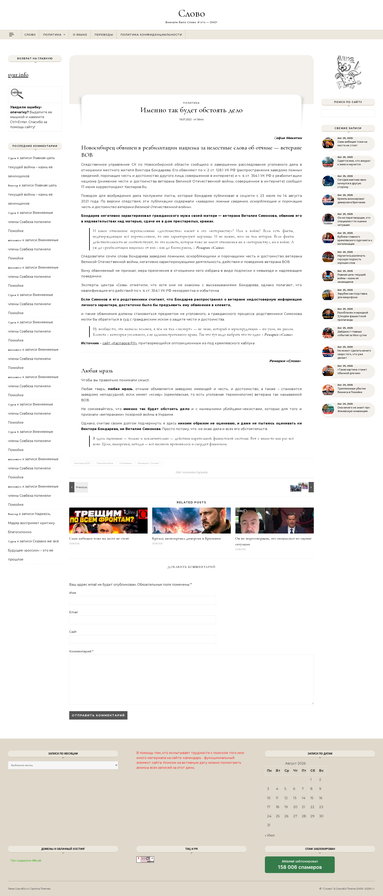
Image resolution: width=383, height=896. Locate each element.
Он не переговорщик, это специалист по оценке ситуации (354, 221)
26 (286, 816)
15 (311, 798)
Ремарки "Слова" (148, 463)
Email (73, 612)
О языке (80, 34)
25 (278, 816)
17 (268, 807)
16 (320, 798)
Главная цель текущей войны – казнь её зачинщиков (31, 167)
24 (269, 816)
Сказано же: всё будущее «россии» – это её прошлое (33, 550)
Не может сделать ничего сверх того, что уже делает (354, 354)
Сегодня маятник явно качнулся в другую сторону (352, 183)
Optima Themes (40, 888)
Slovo (200, 119)
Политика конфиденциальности (151, 34)
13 (294, 798)
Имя (72, 593)
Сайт (73, 632)
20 (295, 807)
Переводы (104, 34)
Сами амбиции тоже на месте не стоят (99, 538)
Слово (191, 13)
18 (277, 807)
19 (286, 807)
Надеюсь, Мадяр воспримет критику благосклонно (31, 523)
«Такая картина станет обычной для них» (352, 371)
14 (303, 798)
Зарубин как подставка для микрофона (352, 295)
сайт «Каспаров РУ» (120, 343)
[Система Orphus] (17, 98)
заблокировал (300, 866)
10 (268, 798)
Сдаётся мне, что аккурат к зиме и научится (354, 162)
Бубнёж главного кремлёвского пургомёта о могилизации (355, 240)
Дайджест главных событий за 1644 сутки (352, 333)
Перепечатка (105, 463)
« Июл (270, 835)
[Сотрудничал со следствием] (78, 487)
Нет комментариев (191, 472)
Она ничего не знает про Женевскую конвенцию (354, 409)
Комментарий (81, 651)
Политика (52, 34)
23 (321, 807)
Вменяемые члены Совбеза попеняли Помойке (30, 222)
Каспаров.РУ (82, 463)
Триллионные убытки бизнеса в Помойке (352, 390)
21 (303, 807)
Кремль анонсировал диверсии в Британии (186, 538)
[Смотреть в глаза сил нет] (305, 487)
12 (286, 798)
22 (312, 807)
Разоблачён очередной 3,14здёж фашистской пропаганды (353, 316)
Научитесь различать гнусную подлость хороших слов (351, 259)
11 (277, 798)
